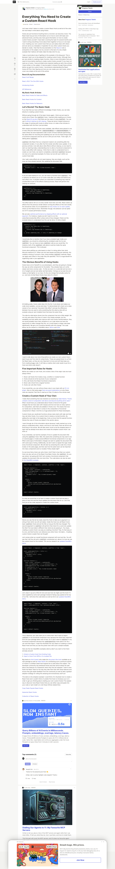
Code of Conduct (43, 781)
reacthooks (37, 24)
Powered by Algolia (57, 1)
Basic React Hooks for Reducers (32, 103)
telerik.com (46, 9)
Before (52, 327)
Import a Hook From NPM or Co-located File (38, 656)
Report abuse (52, 781)
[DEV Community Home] (14, 2)
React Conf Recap (28, 77)
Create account (97, 2)
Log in (88, 2)
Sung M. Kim (29, 769)
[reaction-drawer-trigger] (15, 59)
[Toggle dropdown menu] (71, 701)
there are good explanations (51, 390)
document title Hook (55, 659)
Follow (90, 11)
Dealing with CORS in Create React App (88, 29)
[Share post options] (14, 79)
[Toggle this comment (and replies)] (23, 772)
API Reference (26, 89)
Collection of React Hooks (30, 696)
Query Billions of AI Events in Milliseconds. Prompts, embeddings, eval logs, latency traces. (45, 731)
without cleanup (31, 121)
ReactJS (59, 48)
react (31, 24)
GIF (70, 353)
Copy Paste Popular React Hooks (32, 688)
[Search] (18, 2)
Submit (28, 764)
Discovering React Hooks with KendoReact (89, 24)
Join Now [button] (80, 860)
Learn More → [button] (82, 82)
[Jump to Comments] (15, 64)
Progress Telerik (30, 7)
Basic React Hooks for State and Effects (34, 95)
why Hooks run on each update (60, 206)
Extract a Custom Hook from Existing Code (37, 654)
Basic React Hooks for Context (32, 99)
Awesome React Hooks (29, 692)
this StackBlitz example (31, 460)
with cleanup (42, 121)
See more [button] (25, 745)
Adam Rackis (62, 399)
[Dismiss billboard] (104, 842)
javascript (25, 24)
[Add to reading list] (15, 69)
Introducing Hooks (28, 85)
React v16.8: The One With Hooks (32, 81)
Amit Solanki (35, 659)
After (58, 327)
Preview (35, 764)
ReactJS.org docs (32, 119)
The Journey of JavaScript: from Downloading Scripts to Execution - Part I (88, 36)
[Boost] (15, 74)
